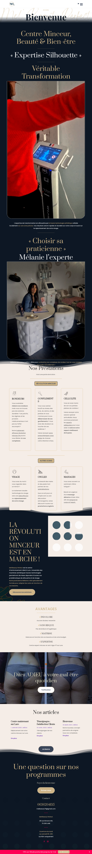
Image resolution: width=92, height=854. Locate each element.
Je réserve (46, 749)
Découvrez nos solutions (22, 592)
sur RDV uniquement (46, 837)
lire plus (14, 738)
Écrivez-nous (46, 790)
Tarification (46, 690)
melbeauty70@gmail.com (46, 809)
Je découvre (63, 852)
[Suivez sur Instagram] (47, 841)
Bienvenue (68, 721)
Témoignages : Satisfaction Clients (46, 723)
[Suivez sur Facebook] (44, 841)
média (25, 728)
